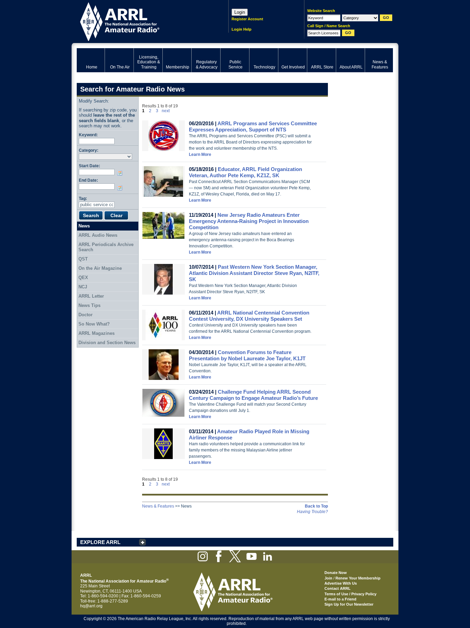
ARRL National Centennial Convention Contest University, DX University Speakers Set (249, 316)
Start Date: (89, 165)
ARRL (143, 21)
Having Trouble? (312, 511)
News (84, 225)
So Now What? (94, 324)
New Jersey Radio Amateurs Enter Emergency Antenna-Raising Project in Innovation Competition (249, 221)
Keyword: (88, 134)
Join (328, 578)
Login (239, 12)
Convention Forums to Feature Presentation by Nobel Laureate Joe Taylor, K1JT (247, 355)
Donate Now (335, 573)
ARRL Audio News (97, 235)
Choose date (121, 173)
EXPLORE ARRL (100, 542)
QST (83, 259)
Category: (88, 150)
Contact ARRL (337, 588)
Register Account (247, 19)
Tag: (83, 198)
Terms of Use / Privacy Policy (350, 594)
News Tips (89, 305)
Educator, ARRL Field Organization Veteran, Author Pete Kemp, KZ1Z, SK (245, 172)
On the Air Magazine (100, 268)
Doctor (85, 314)
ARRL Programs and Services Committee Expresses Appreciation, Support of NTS (253, 126)
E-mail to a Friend (340, 599)
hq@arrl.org (91, 606)
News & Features (158, 506)
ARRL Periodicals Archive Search (105, 247)
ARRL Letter (91, 296)
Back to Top (316, 506)
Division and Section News (107, 342)
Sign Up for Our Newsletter (348, 604)
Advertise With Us (340, 583)
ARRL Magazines (96, 333)
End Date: (88, 180)
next (166, 110)
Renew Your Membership (358, 578)
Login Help (242, 29)
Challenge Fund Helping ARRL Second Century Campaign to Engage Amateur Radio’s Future (253, 395)
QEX (83, 277)
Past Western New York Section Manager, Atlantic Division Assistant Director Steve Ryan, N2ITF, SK (254, 273)
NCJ (82, 286)
